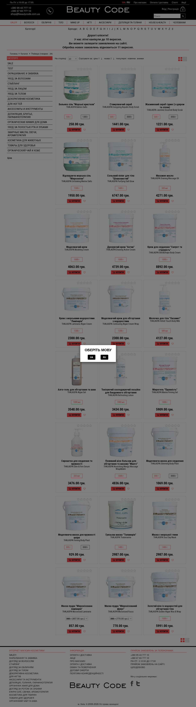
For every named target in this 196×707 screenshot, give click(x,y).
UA (91, 357)
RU (104, 357)
